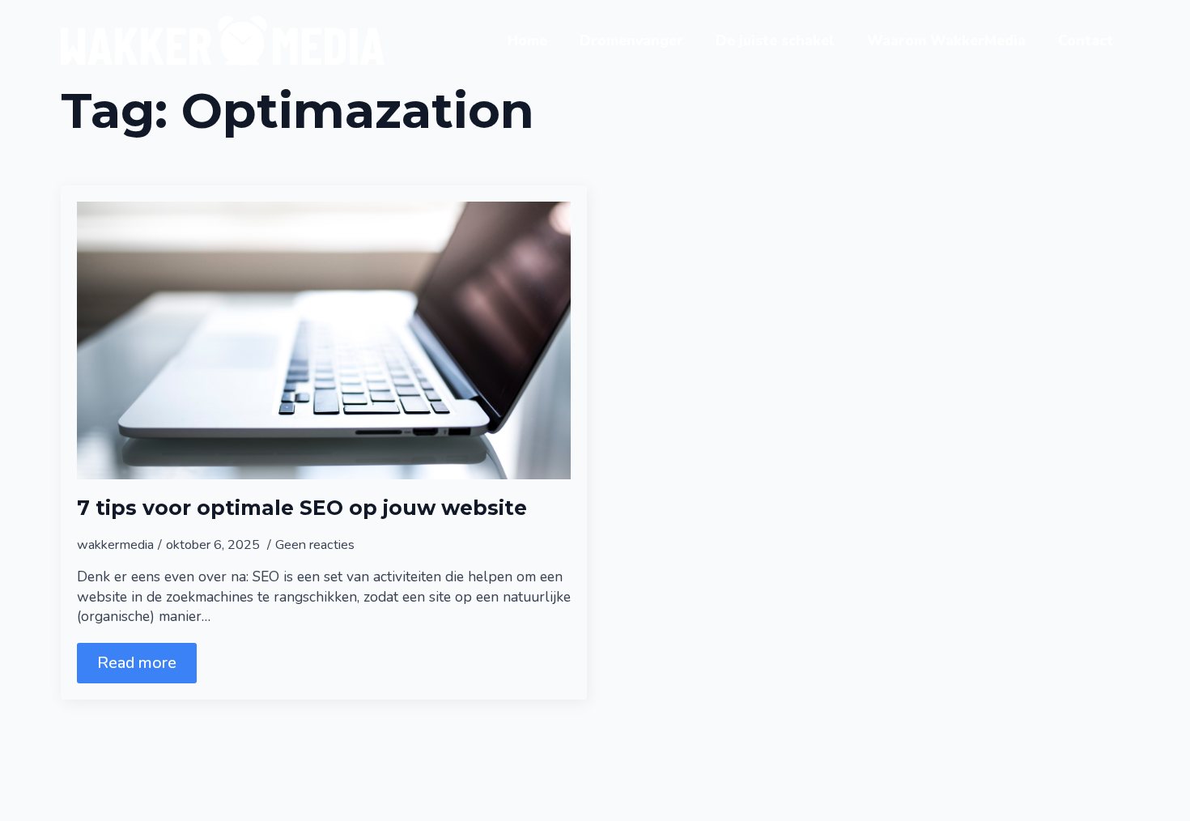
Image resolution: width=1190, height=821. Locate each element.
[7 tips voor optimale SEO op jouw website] (324, 340)
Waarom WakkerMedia (946, 40)
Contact (1085, 40)
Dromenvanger (631, 40)
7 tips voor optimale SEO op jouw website (302, 508)
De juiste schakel (775, 40)
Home (527, 40)
